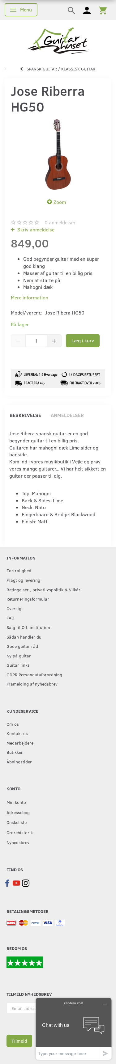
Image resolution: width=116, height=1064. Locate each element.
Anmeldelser (67, 415)
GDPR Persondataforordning (34, 674)
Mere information (29, 297)
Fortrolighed (18, 570)
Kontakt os (17, 733)
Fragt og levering (23, 580)
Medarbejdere (19, 743)
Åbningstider (19, 761)
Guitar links (18, 665)
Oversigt (14, 608)
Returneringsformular (27, 599)
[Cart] (102, 10)
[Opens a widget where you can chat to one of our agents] (73, 1028)
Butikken (15, 752)
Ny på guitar (18, 655)
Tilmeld (19, 1041)
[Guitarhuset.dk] (58, 40)
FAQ (10, 617)
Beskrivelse (25, 415)
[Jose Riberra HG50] (58, 154)
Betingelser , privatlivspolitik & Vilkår (43, 589)
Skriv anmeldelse (35, 229)
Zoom (60, 202)
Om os (12, 724)
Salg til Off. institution (28, 627)
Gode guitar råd (22, 646)
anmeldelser (60, 222)
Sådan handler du (23, 637)
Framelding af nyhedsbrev (32, 684)
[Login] (87, 10)
